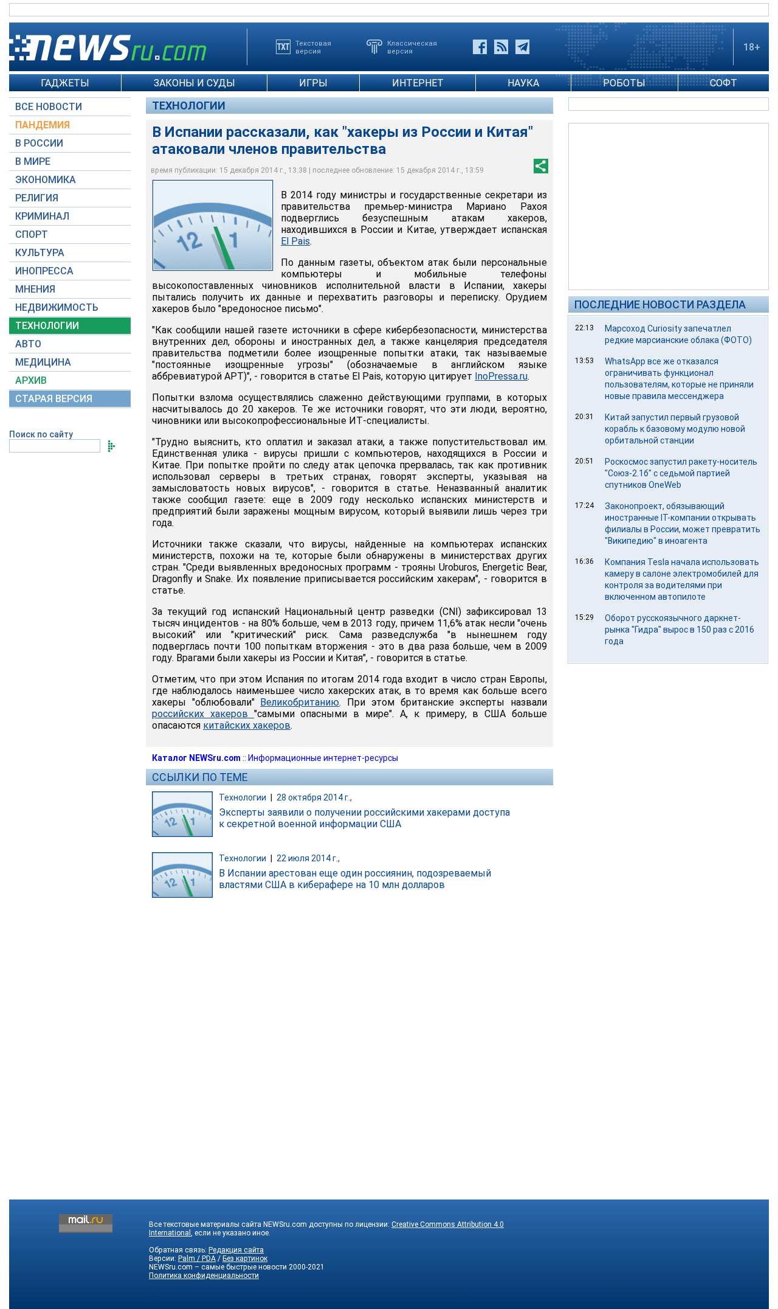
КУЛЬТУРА (39, 253)
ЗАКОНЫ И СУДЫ (194, 83)
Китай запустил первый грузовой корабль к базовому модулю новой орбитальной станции (675, 428)
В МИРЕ (32, 161)
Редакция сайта (236, 1250)
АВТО (28, 344)
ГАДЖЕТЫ (65, 83)
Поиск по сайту (41, 434)
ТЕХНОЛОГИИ (47, 326)
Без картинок (244, 1258)
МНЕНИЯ (35, 289)
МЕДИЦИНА (43, 362)
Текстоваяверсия (313, 47)
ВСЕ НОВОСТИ (48, 107)
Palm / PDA (197, 1258)
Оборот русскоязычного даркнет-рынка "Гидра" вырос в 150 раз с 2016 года (679, 629)
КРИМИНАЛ (42, 216)
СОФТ (723, 83)
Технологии (188, 105)
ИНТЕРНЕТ (418, 83)
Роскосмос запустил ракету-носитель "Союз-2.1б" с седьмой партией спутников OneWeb (681, 473)
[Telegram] (522, 47)
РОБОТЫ (624, 83)
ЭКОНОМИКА (45, 180)
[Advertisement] (668, 206)
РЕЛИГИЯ (36, 198)
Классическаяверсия (412, 47)
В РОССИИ (39, 143)
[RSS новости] (501, 47)
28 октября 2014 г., (314, 797)
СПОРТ (31, 234)
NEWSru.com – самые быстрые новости (218, 1267)
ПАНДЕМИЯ (42, 125)
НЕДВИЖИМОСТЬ (56, 307)
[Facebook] (480, 47)
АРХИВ (31, 380)
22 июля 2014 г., (308, 858)
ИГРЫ (313, 83)
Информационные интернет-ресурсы (323, 758)
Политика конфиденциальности (204, 1275)
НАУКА (523, 83)
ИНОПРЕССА (44, 271)
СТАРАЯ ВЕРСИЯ (53, 399)
